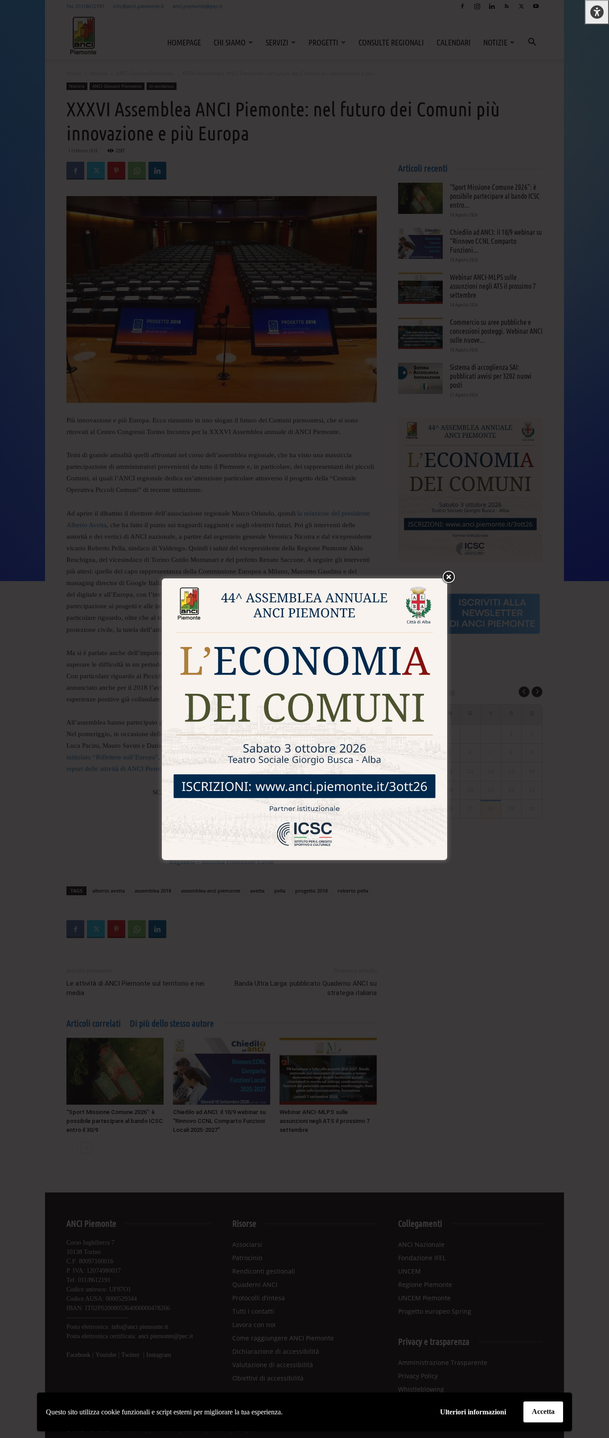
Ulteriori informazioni (473, 1412)
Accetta (543, 1411)
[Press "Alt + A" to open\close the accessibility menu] (597, 12)
